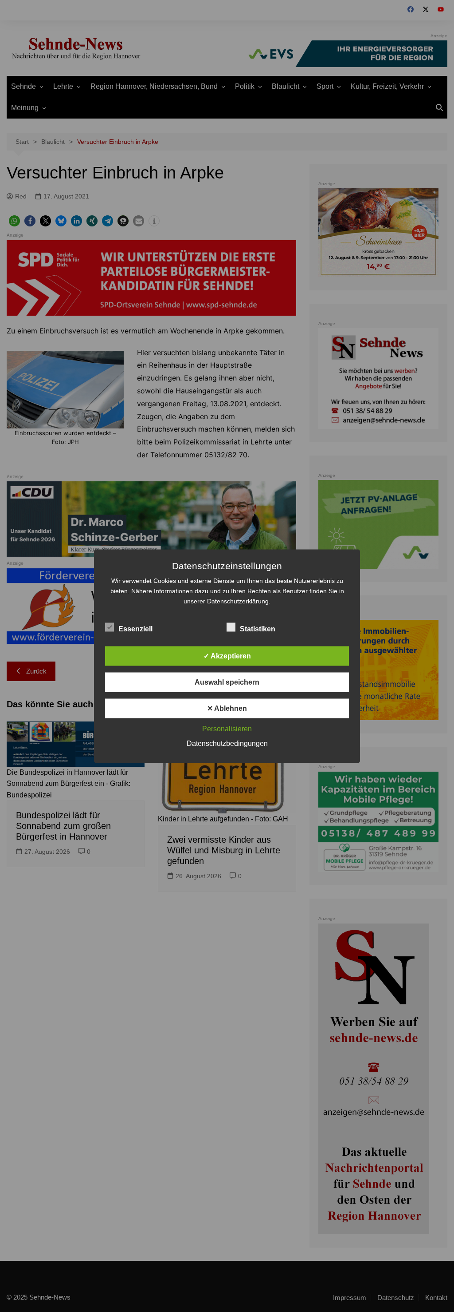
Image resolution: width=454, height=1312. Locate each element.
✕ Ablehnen (227, 708)
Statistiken (257, 628)
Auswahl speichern (227, 682)
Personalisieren (227, 728)
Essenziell (135, 628)
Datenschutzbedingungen (227, 743)
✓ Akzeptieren (227, 655)
